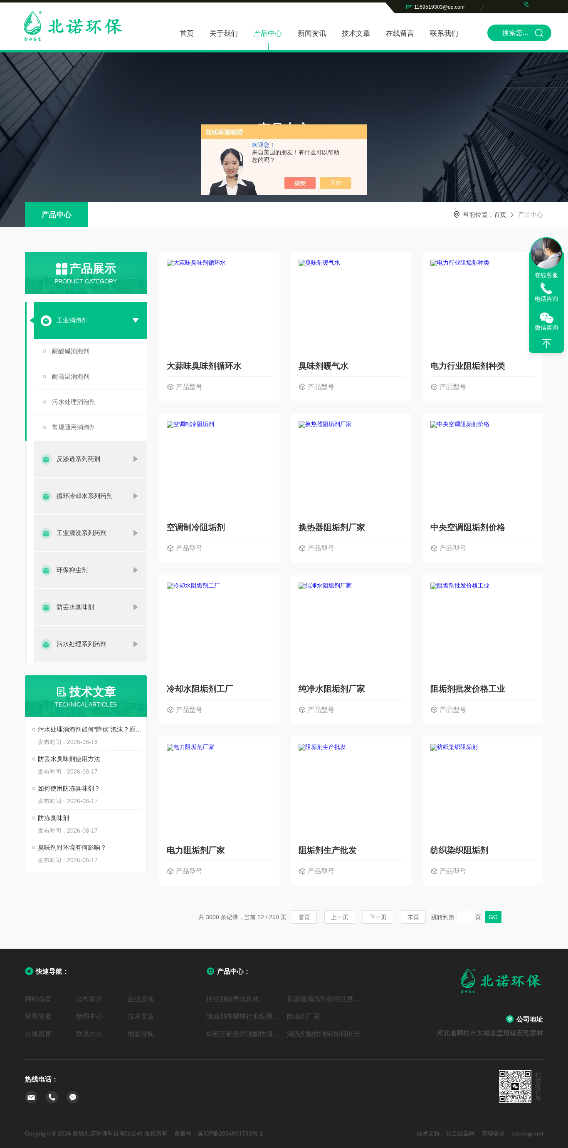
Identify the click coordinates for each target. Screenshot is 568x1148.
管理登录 (493, 1133)
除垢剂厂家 (303, 1016)
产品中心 (268, 33)
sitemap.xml (527, 1133)
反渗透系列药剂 (78, 458)
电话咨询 (546, 298)
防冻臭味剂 (53, 817)
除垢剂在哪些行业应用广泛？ (243, 1016)
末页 (413, 917)
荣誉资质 (38, 1016)
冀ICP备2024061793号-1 (230, 1133)
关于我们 (224, 33)
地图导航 (141, 1033)
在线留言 (400, 33)
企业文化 (141, 998)
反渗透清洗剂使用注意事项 (324, 998)
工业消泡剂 (72, 320)
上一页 (339, 917)
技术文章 (356, 33)
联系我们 (444, 33)
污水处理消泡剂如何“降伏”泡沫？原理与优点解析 (90, 729)
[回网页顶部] (546, 343)
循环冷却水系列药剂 (85, 495)
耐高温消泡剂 (70, 376)
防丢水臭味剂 (75, 606)
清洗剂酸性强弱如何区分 (323, 1033)
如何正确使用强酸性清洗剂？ (243, 1033)
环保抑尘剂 (72, 569)
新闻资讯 (312, 33)
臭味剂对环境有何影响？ (72, 847)
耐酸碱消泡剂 (70, 351)
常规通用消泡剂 (74, 427)
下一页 (378, 917)
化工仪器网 (460, 1133)
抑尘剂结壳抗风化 (232, 998)
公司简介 (89, 998)
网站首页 (38, 998)
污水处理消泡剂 (74, 401)
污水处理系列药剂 (81, 643)
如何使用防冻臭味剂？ (69, 788)
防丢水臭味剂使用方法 (69, 758)
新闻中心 (89, 1016)
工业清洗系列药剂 (81, 532)
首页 (187, 33)
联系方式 (89, 1033)
